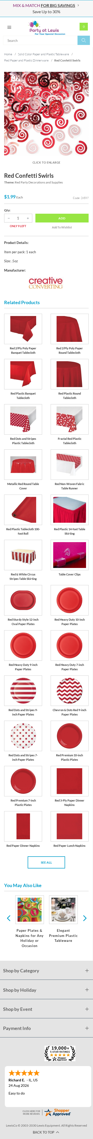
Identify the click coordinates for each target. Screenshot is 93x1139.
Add (61, 218)
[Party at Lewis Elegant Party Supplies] (46, 26)
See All (46, 862)
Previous (8, 918)
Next (84, 918)
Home (8, 54)
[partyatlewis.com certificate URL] (46, 1112)
